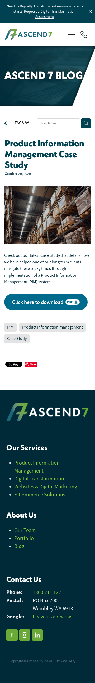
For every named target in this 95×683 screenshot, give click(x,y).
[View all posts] (5, 124)
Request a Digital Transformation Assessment (50, 14)
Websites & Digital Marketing (45, 486)
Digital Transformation (39, 478)
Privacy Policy (66, 661)
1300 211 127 (47, 592)
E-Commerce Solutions (39, 494)
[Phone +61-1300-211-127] (84, 34)
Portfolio (24, 538)
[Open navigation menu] (71, 34)
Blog (19, 546)
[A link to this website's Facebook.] (12, 635)
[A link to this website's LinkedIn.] (37, 635)
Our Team (25, 530)
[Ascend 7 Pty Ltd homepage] (35, 34)
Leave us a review (52, 616)
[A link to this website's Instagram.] (24, 635)
